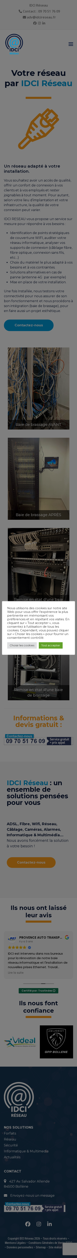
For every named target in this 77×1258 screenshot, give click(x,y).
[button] (71, 44)
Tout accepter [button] (50, 645)
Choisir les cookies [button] (22, 645)
